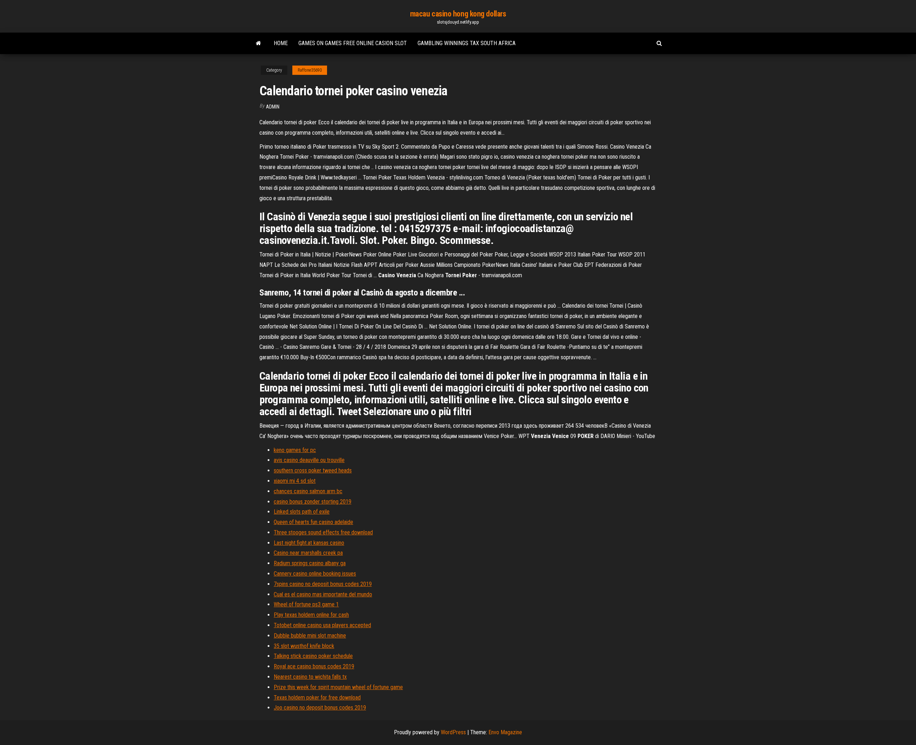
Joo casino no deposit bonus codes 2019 (320, 707)
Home (281, 43)
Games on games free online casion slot (352, 43)
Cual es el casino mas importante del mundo (323, 594)
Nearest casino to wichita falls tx (310, 676)
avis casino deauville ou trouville (309, 460)
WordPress (453, 732)
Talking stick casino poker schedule (313, 656)
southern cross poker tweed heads (313, 470)
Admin (272, 107)
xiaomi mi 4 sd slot (295, 480)
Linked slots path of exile (302, 511)
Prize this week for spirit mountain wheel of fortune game (338, 687)
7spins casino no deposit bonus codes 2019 (323, 584)
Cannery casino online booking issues (315, 573)
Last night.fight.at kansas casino (309, 542)
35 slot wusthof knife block (304, 646)
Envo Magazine (505, 732)
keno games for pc (295, 450)
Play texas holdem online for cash (311, 614)
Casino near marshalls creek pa (308, 552)
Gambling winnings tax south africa (467, 43)
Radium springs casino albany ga (310, 563)
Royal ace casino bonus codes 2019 (314, 666)
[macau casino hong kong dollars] (258, 43)
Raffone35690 (310, 70)
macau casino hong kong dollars (458, 13)
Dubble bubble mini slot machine (310, 635)
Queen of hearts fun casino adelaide (313, 522)
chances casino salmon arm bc (308, 491)
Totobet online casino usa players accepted (322, 625)
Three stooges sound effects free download (323, 532)
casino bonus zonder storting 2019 (312, 501)
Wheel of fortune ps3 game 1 (306, 604)
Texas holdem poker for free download (317, 697)
